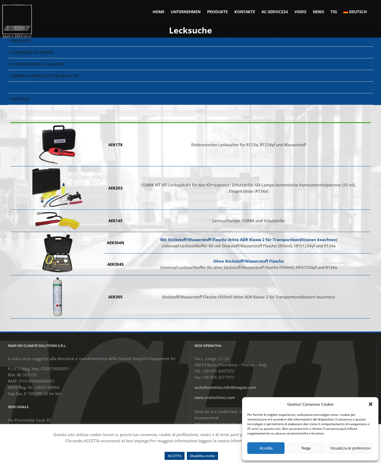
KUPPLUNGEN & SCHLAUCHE (37, 64)
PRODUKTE (21, 40)
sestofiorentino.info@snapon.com (225, 387)
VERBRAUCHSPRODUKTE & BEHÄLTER (45, 75)
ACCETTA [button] (174, 455)
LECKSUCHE (21, 87)
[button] (370, 404)
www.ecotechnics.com (214, 397)
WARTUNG (20, 99)
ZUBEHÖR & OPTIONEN (32, 52)
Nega (306, 448)
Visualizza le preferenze (350, 448)
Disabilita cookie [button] (202, 455)
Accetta (265, 448)
